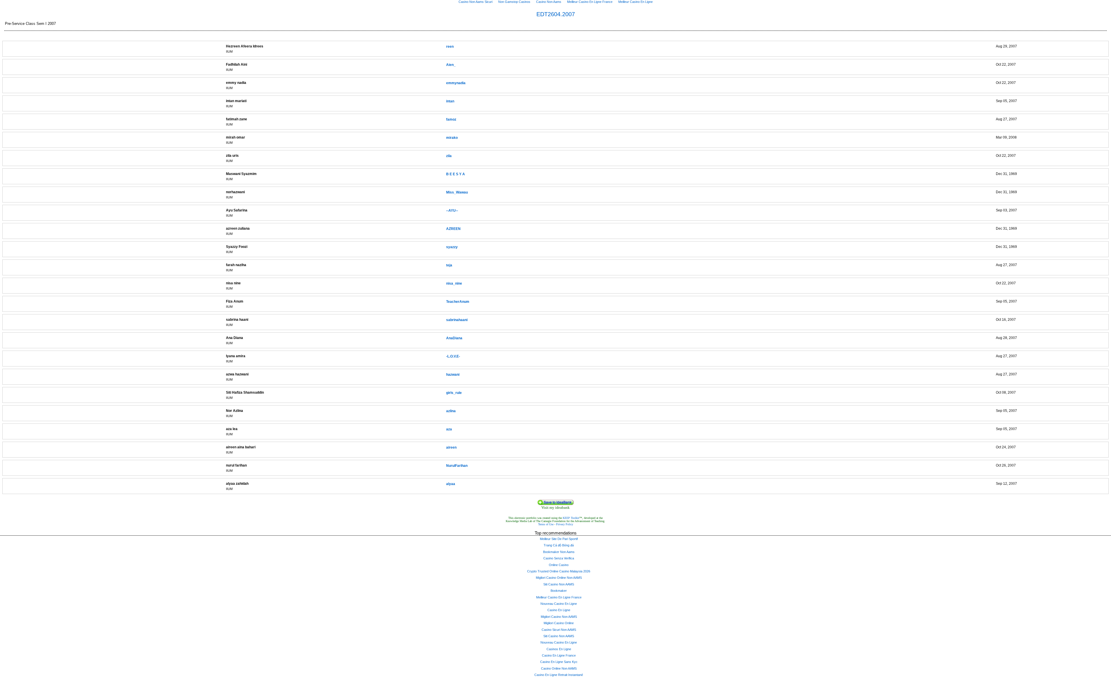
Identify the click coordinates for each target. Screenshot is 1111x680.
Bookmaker (559, 590)
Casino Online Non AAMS (559, 668)
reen (450, 47)
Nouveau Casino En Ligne (558, 603)
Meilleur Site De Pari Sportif (559, 539)
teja (449, 265)
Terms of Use (545, 524)
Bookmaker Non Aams (559, 552)
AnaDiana (454, 338)
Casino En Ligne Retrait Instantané (558, 675)
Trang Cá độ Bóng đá (559, 545)
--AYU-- (452, 211)
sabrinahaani (457, 320)
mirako (452, 138)
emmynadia (456, 83)
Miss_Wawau (457, 192)
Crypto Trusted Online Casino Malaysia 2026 (558, 571)
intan (450, 101)
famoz (451, 119)
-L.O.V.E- (453, 356)
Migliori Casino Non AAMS (559, 616)
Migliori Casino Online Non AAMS (559, 577)
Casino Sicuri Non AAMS (559, 629)
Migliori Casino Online (559, 623)
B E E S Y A (455, 174)
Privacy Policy (564, 524)
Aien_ (451, 65)
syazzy (452, 247)
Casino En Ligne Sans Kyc (558, 662)
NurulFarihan (457, 466)
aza (449, 429)
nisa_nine (454, 283)
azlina (451, 411)
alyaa (450, 484)
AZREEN (453, 229)
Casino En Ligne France (559, 655)
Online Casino (559, 565)
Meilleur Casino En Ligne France (559, 597)
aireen (451, 447)
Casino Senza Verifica (558, 558)
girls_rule (454, 393)
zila (449, 156)
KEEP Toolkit (571, 517)
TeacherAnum (457, 302)
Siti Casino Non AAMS (558, 584)
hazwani (452, 375)
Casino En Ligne (558, 610)
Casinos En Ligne (559, 649)
